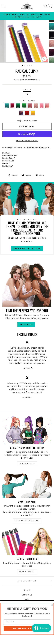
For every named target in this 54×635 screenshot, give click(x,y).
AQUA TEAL (6, 105)
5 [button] (32, 66)
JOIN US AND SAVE (27, 581)
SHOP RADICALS (27, 572)
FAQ (27, 599)
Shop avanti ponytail (27, 521)
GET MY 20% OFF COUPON (27, 629)
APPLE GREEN (24, 105)
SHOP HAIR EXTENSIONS (27, 248)
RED (27, 113)
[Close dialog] (52, 605)
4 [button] (29, 66)
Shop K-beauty (27, 464)
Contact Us (27, 594)
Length (27, 89)
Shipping (17, 79)
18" (27, 94)
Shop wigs (26, 324)
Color (27, 101)
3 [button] (27, 66)
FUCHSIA (12, 105)
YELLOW (32, 113)
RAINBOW (21, 113)
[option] (27, 16)
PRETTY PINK (47, 105)
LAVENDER (30, 105)
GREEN (18, 105)
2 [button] (25, 66)
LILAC (35, 105)
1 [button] (22, 65)
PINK (41, 105)
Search (27, 590)
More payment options (27, 140)
